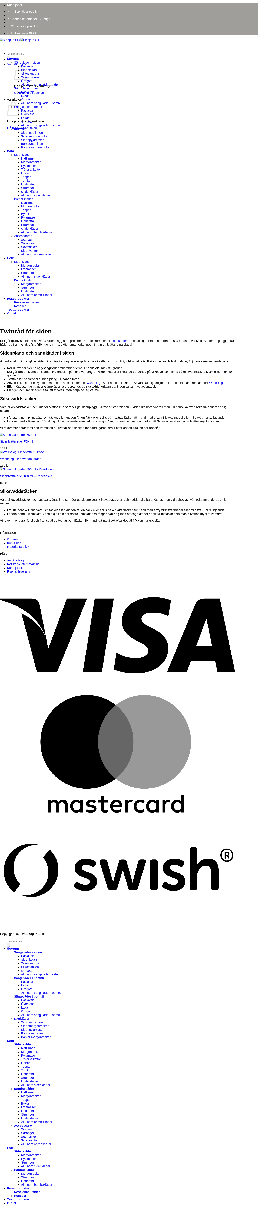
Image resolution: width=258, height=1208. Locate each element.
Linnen (26, 173)
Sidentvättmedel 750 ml (16, 441)
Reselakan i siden (26, 302)
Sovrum (13, 59)
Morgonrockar (31, 162)
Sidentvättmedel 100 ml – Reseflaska (26, 476)
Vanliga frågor (17, 560)
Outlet (11, 313)
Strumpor (27, 188)
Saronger (27, 243)
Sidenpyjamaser (32, 140)
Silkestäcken (30, 77)
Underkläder (29, 191)
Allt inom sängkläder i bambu (41, 103)
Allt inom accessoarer (36, 254)
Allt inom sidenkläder (35, 195)
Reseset (20, 306)
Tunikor (26, 180)
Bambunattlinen (32, 143)
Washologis (217, 383)
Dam (10, 151)
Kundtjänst (14, 568)
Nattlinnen (28, 158)
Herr (10, 258)
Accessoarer (23, 236)
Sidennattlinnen (32, 132)
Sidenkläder (22, 155)
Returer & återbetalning (23, 564)
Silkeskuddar (30, 73)
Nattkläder (21, 129)
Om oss (12, 539)
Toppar (26, 177)
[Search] (8, 945)
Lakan (25, 96)
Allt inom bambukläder (36, 232)
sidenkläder (119, 341)
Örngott (26, 81)
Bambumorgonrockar (36, 147)
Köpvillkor (14, 543)
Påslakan (27, 66)
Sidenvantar (29, 250)
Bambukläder (23, 199)
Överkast (27, 114)
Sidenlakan (29, 70)
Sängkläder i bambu (28, 88)
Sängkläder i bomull (28, 107)
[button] (17, 64)
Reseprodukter (18, 298)
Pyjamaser (28, 166)
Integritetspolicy (18, 546)
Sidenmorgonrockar (35, 136)
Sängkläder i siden (27, 62)
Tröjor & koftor (31, 169)
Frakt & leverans (18, 571)
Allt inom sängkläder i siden (40, 84)
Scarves (26, 239)
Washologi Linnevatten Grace (20, 459)
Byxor (25, 214)
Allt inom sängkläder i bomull (41, 125)
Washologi (94, 383)
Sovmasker (29, 247)
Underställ (28, 184)
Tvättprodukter (18, 309)
